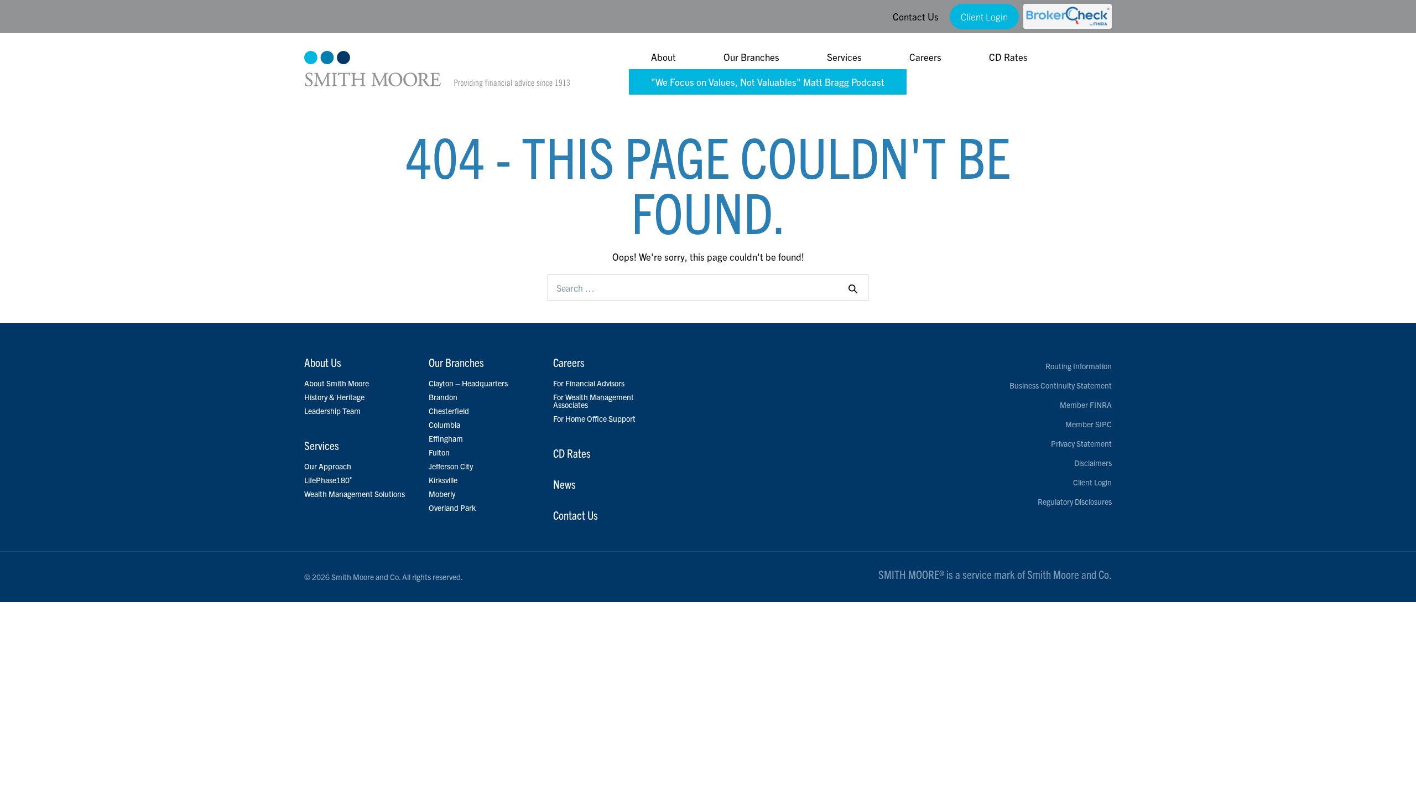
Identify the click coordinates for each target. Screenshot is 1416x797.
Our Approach (327, 466)
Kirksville (443, 480)
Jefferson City (451, 466)
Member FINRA (1086, 405)
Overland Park (452, 508)
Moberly (442, 494)
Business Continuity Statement (1060, 385)
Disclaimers (1093, 463)
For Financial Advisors (588, 383)
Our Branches (751, 57)
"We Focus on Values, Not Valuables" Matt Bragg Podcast (767, 81)
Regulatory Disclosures (1075, 501)
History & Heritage (334, 397)
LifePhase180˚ (328, 480)
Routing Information (1078, 366)
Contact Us (916, 16)
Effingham (446, 438)
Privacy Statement (1081, 443)
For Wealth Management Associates (593, 401)
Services (844, 57)
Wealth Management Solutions (354, 494)
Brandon (443, 397)
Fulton (439, 452)
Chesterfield (449, 411)
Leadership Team (332, 411)
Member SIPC (1088, 424)
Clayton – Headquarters (468, 383)
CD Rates (1008, 57)
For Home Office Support (594, 418)
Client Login (984, 16)
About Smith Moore (336, 383)
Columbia (444, 424)
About (663, 57)
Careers (925, 57)
